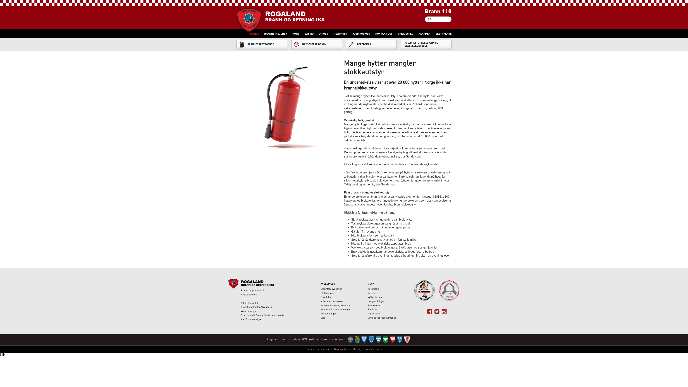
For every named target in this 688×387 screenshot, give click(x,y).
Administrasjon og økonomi (335, 305)
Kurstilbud (373, 289)
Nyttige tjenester (376, 297)
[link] (430, 312)
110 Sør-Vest (327, 293)
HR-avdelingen (328, 313)
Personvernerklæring (317, 349)
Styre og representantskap (381, 317)
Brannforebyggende (331, 289)
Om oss (371, 293)
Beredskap (326, 297)
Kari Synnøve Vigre (251, 319)
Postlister (372, 309)
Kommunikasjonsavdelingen (336, 309)
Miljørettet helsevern (332, 301)
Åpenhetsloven (374, 349)
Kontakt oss (373, 305)
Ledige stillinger (376, 301)
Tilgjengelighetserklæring (347, 349)
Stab (323, 317)
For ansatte (373, 313)
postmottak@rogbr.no (261, 307)
